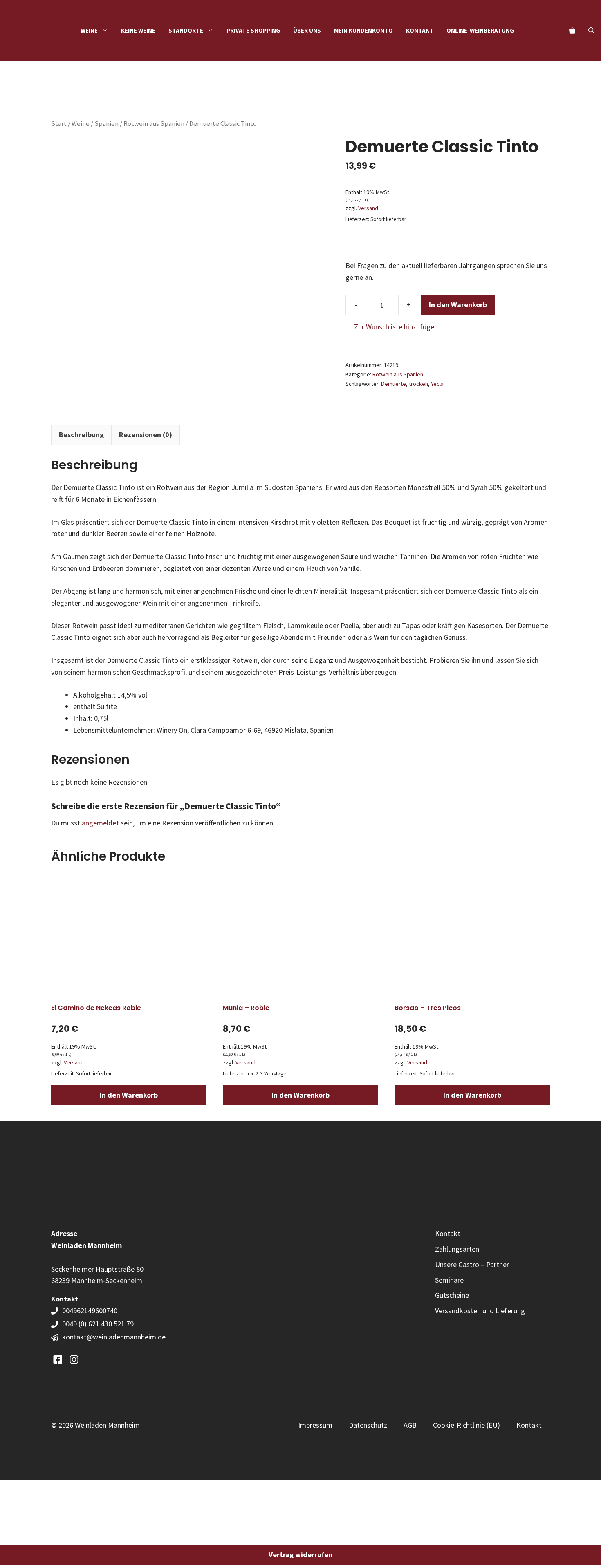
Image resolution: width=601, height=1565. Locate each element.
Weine (81, 123)
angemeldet (100, 822)
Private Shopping (253, 30)
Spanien (106, 123)
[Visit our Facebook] (57, 1359)
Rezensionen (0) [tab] (145, 434)
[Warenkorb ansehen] (572, 30)
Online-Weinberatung (480, 30)
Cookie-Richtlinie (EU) (466, 1425)
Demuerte (393, 383)
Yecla (437, 383)
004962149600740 (90, 1310)
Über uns (307, 30)
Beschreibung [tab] (81, 434)
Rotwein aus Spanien (153, 123)
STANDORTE (185, 30)
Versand (368, 208)
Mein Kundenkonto (363, 30)
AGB (410, 1425)
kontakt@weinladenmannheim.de (114, 1336)
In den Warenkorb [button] (129, 1095)
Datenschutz (368, 1425)
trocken (418, 383)
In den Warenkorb (458, 304)
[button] (591, 30)
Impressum (315, 1425)
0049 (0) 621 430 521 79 (98, 1323)
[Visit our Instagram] (74, 1359)
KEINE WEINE (138, 30)
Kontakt (419, 30)
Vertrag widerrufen (300, 1554)
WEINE (89, 30)
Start (59, 123)
